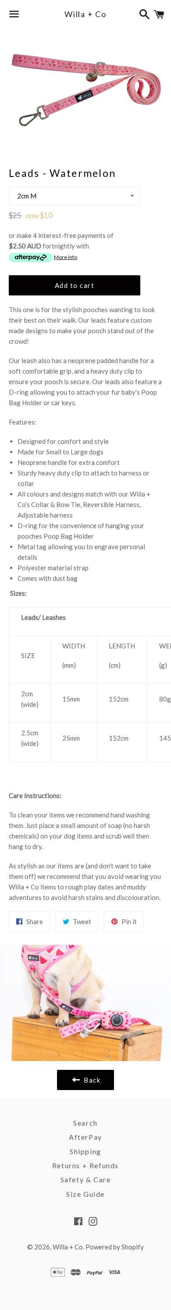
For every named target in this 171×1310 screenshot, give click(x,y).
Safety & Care (86, 1179)
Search (85, 1123)
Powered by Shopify (115, 1247)
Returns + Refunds (85, 1165)
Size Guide (85, 1194)
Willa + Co (85, 14)
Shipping (85, 1151)
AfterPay (85, 1137)
